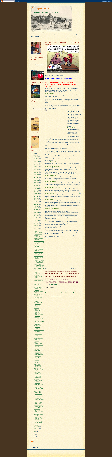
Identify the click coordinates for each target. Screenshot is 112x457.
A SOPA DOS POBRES (38, 297)
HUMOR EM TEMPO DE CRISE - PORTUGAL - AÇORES (39, 242)
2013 (34, 153)
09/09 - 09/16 (36, 179)
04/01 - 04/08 (36, 212)
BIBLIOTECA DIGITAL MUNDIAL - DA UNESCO (38, 289)
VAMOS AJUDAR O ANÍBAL (37, 295)
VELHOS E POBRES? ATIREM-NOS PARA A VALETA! (38, 406)
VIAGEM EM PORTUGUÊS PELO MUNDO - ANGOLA (38, 309)
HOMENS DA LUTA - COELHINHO (38, 326)
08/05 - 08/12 (36, 187)
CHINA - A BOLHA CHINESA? (37, 285)
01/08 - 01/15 (36, 428)
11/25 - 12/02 (36, 161)
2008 (34, 436)
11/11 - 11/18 (36, 164)
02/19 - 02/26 (36, 222)
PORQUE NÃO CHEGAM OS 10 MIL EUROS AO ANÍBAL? (39, 323)
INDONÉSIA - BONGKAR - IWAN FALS (38, 319)
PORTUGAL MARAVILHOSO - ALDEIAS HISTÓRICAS (38, 381)
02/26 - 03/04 (36, 220)
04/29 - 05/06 (36, 206)
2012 (34, 155)
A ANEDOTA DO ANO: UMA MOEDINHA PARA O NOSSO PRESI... (38, 423)
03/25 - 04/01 (36, 214)
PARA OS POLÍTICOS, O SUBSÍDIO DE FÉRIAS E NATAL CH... (38, 393)
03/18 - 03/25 (36, 215)
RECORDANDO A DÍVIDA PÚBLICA (38, 245)
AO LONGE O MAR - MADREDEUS (38, 377)
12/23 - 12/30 (36, 156)
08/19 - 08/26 (36, 183)
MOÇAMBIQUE (37, 273)
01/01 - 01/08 (36, 429)
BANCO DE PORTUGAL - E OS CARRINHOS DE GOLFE (38, 249)
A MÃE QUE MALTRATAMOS (38, 336)
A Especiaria (40, 8)
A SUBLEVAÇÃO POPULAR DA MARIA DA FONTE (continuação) (38, 411)
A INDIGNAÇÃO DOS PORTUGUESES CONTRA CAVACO (38, 333)
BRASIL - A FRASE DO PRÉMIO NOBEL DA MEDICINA (38, 257)
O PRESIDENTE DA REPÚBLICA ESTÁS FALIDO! (38, 389)
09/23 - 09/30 (36, 175)
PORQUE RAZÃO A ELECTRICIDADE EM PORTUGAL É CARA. (39, 265)
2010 (34, 433)
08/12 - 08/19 (36, 185)
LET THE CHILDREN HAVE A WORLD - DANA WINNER (38, 402)
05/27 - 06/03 (36, 199)
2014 (34, 152)
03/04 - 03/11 (36, 218)
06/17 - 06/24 (36, 195)
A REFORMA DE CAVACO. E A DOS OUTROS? (38, 300)
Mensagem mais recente (50, 292)
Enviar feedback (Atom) (56, 296)
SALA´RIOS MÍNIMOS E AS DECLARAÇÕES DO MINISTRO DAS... (39, 261)
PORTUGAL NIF (37, 328)
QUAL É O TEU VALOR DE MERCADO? (38, 239)
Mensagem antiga (77, 292)
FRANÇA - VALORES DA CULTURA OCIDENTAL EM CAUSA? (39, 270)
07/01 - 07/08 (36, 193)
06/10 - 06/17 (36, 196)
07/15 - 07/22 (36, 190)
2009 (34, 434)
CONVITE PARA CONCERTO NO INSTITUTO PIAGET (38, 373)
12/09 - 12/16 (36, 159)
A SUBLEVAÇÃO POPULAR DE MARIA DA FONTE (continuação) (38, 314)
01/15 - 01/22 (36, 426)
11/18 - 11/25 (36, 163)
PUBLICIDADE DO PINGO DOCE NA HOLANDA (38, 418)
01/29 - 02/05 (36, 227)
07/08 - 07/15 (36, 191)
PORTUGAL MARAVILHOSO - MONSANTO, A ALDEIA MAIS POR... (39, 277)
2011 (34, 431)
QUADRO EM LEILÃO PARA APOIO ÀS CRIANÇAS (38, 253)
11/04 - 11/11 (36, 166)
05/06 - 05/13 (36, 204)
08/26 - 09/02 (36, 182)
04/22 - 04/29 (36, 207)
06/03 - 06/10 (36, 198)
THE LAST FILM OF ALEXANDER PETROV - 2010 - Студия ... (38, 304)
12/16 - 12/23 (36, 158)
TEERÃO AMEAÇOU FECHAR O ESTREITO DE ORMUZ (38, 360)
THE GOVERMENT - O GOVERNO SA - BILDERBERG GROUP (39, 398)
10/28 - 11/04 (36, 167)
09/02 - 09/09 (36, 180)
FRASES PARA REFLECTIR (37, 348)
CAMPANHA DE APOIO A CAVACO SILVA (38, 385)
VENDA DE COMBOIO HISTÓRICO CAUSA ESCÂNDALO (38, 369)
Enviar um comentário (50, 289)
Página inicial (64, 292)
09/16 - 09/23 (36, 177)
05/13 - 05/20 (36, 203)
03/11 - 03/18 (36, 217)
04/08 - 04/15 (36, 211)
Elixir (34, 441)
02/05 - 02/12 (36, 225)
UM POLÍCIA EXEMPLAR (37, 236)
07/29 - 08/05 (36, 188)
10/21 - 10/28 (36, 169)
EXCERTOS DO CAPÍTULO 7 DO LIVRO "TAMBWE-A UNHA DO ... (38, 344)
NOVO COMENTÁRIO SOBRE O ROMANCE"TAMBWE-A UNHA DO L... (39, 232)
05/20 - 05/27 (36, 201)
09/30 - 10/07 (36, 174)
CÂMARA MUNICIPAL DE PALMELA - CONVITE (38, 282)
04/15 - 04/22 (36, 209)
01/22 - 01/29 (36, 228)
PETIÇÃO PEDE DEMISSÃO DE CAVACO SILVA (37, 365)
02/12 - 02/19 (36, 223)
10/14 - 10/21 (36, 171)
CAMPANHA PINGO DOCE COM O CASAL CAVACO (38, 352)
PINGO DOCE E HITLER (39, 330)
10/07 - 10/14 (36, 172)
